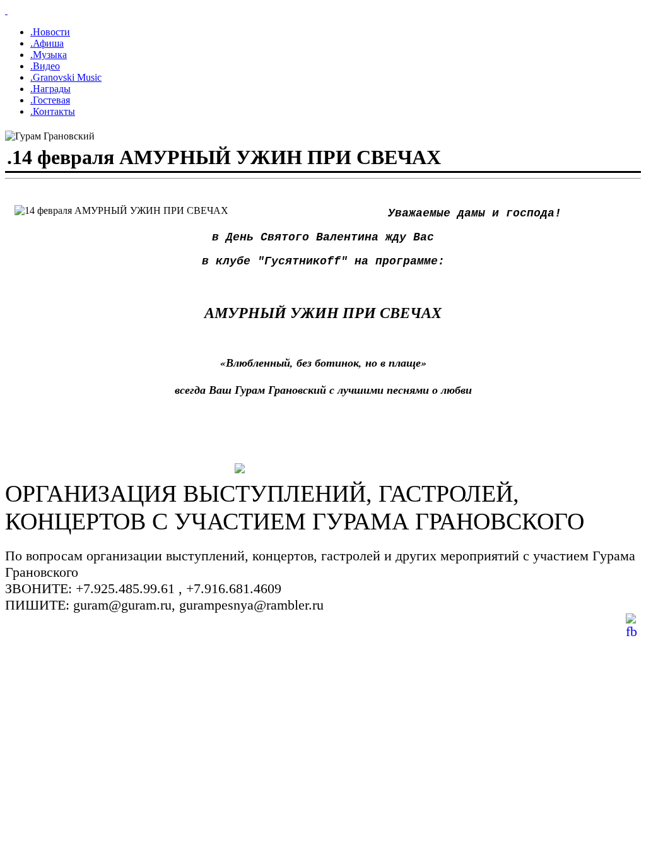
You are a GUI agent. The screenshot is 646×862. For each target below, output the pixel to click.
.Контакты (52, 111)
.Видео (45, 66)
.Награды (50, 88)
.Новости (50, 32)
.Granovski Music (66, 77)
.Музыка (48, 54)
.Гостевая (50, 100)
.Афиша (47, 43)
